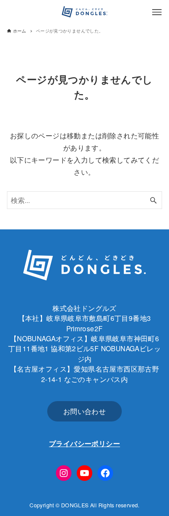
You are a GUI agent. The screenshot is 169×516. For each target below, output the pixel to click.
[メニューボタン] (157, 12)
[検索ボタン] (153, 200)
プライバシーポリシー (84, 443)
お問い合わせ (84, 411)
